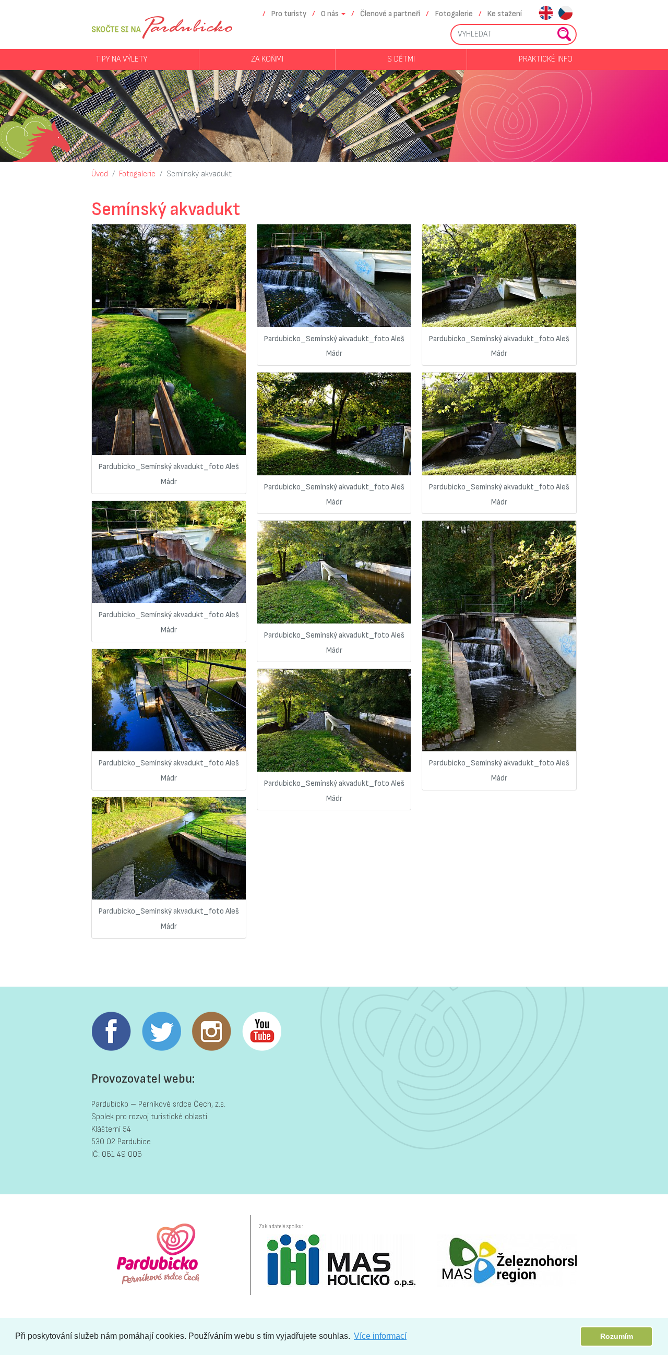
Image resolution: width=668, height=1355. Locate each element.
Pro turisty (288, 14)
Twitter (161, 1031)
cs (565, 13)
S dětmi (401, 59)
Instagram (211, 1031)
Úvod (99, 174)
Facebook (111, 1031)
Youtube (261, 1031)
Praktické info (545, 59)
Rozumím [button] (616, 1336)
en (546, 13)
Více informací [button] (380, 1336)
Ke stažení (504, 14)
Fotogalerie (454, 14)
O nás (330, 14)
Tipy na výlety (121, 59)
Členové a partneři (390, 14)
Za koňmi (267, 59)
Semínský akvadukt (199, 174)
